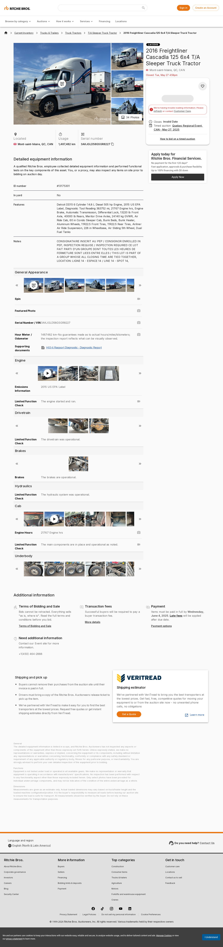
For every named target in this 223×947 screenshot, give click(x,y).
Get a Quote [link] (129, 714)
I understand (211, 937)
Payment (62, 888)
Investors (8, 877)
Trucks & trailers (119, 877)
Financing (104, 21)
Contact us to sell (173, 877)
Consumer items (119, 872)
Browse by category (16, 21)
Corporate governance (15, 872)
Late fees (176, 615)
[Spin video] (138, 299)
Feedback (170, 883)
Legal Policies (89, 914)
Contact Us (207, 843)
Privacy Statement (68, 914)
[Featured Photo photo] (138, 311)
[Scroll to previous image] (17, 285)
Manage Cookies (164, 935)
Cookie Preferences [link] (151, 914)
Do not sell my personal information (119, 914)
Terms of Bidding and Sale (35, 626)
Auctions (42, 21)
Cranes (115, 900)
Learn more (197, 715)
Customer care (172, 866)
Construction (118, 866)
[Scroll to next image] (140, 285)
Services (85, 21)
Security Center (11, 894)
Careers (8, 883)
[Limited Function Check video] (138, 401)
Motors (115, 888)
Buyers (61, 866)
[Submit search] (143, 8)
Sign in (183, 7)
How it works (63, 21)
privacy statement (14, 939)
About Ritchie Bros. (13, 866)
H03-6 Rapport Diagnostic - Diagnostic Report (74, 347)
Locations (121, 21)
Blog (6, 888)
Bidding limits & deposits (70, 883)
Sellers (61, 872)
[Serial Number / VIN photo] (138, 322)
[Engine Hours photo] (138, 532)
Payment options (161, 626)
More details (92, 622)
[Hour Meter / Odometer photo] (138, 334)
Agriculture (117, 883)
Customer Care (182, 111)
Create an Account (205, 7)
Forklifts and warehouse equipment (129, 894)
